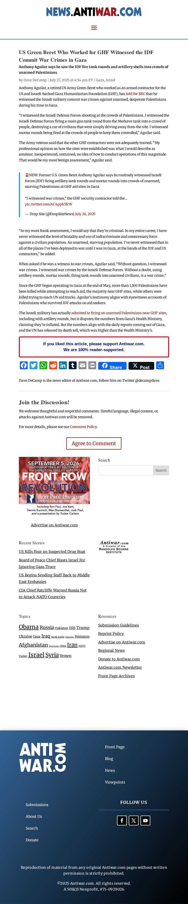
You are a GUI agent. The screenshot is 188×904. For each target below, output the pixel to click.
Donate (32, 840)
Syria (52, 654)
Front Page (115, 747)
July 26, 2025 (85, 214)
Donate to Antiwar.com (119, 659)
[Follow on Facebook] (122, 820)
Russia (47, 627)
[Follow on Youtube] (145, 820)
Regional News (111, 650)
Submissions (37, 804)
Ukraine (25, 636)
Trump (83, 627)
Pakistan (61, 628)
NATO (82, 645)
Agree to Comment (94, 443)
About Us (34, 816)
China (63, 645)
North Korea (54, 646)
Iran (72, 645)
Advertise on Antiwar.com (54, 525)
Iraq (45, 636)
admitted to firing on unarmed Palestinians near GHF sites (118, 313)
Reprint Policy (111, 633)
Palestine (69, 637)
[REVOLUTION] (54, 514)
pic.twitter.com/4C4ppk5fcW (48, 204)
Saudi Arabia (57, 636)
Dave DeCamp (35, 80)
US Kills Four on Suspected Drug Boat (52, 551)
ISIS (72, 628)
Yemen (65, 656)
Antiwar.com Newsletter (120, 667)
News (110, 770)
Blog (109, 758)
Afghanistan (33, 645)
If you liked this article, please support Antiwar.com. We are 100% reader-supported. (94, 346)
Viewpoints (115, 782)
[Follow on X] (134, 820)
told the (135, 94)
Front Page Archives (116, 676)
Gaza (100, 80)
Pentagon (82, 636)
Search (32, 828)
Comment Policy (83, 427)
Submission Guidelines (118, 625)
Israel (110, 80)
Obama (29, 626)
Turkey (23, 656)
